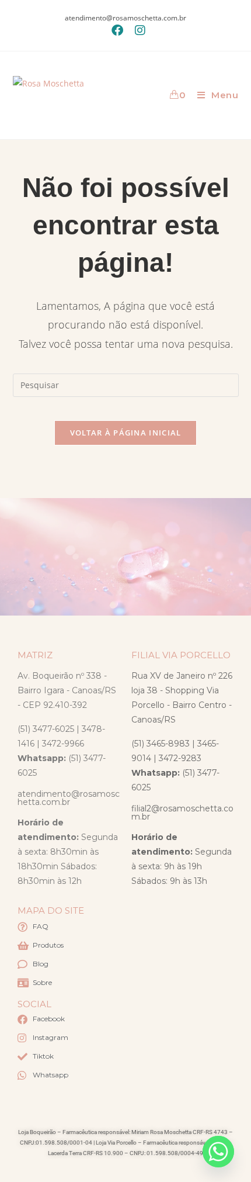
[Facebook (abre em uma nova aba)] (117, 30)
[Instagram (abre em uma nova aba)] (137, 30)
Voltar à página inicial (126, 432)
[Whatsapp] (218, 1151)
